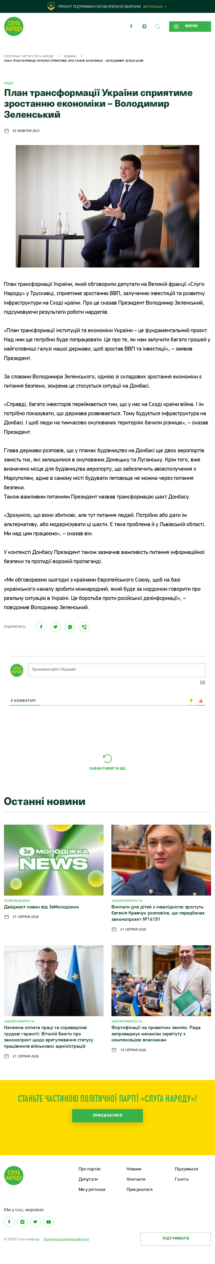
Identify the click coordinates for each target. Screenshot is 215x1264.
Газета (182, 1179)
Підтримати (186, 1169)
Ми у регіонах (92, 1190)
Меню (191, 26)
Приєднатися (107, 1115)
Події (8, 83)
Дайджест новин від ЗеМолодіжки (41, 907)
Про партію (89, 1169)
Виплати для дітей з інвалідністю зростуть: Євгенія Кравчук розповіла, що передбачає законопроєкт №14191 (158, 913)
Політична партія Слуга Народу (29, 56)
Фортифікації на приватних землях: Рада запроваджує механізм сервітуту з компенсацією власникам (156, 1034)
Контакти (136, 1179)
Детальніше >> (155, 6)
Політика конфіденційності (66, 1239)
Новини (70, 56)
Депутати (88, 1179)
